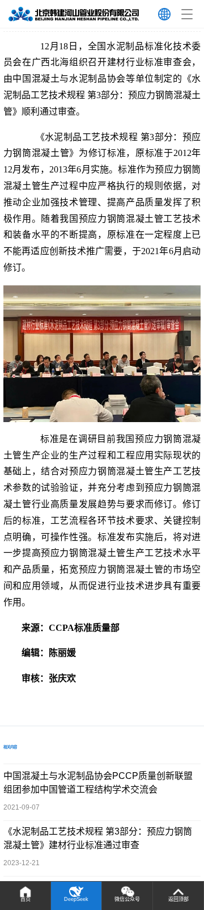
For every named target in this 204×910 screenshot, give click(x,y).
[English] (164, 14)
